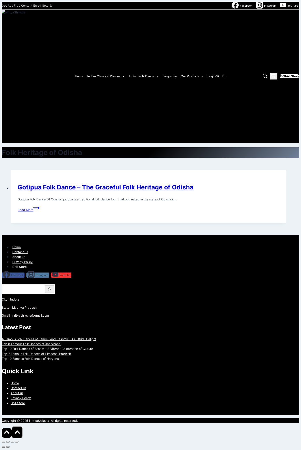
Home (79, 76)
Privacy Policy (22, 262)
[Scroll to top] (7, 433)
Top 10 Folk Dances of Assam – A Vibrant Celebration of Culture (47, 349)
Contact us (20, 252)
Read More (28, 210)
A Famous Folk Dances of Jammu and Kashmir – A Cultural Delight (49, 339)
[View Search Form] (265, 76)
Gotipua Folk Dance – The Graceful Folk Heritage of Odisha (105, 187)
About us (18, 257)
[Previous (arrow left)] (3, 447)
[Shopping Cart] (273, 76)
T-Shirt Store (289, 76)
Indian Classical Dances (104, 76)
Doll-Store (19, 267)
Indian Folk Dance (141, 76)
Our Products (190, 76)
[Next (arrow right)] (8, 447)
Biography (170, 76)
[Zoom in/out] (3, 442)
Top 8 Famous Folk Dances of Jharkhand (31, 344)
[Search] (49, 289)
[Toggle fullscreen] (8, 442)
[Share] (12, 442)
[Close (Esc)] (17, 442)
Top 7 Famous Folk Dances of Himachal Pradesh (36, 354)
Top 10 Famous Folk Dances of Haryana (30, 358)
